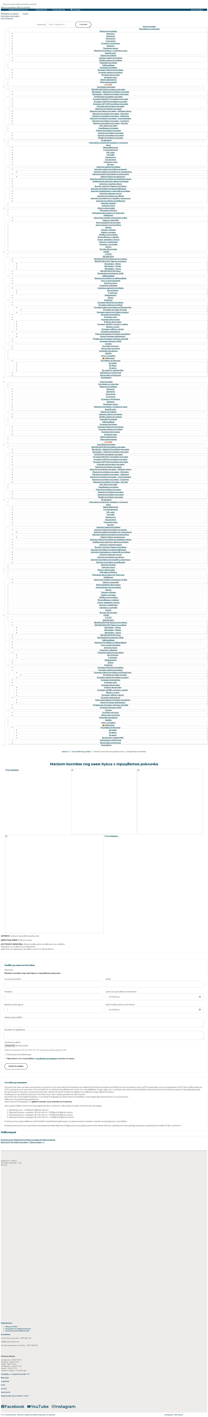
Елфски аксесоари (112, 322)
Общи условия (11, 1327)
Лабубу (108, 353)
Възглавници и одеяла (108, 237)
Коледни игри (110, 77)
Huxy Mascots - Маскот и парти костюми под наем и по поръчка (30, 1415)
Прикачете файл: (35, 1046)
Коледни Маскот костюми (110, 70)
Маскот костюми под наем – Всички (110, 123)
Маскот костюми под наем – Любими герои (110, 111)
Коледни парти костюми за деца (112, 312)
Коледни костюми (108, 68)
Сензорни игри (110, 162)
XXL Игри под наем (108, 126)
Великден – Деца (113, 269)
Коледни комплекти (110, 315)
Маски (108, 227)
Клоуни (108, 344)
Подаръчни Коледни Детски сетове (110, 339)
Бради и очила (112, 327)
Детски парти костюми (108, 167)
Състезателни (110, 150)
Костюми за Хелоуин (110, 361)
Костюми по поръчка (149, 29)
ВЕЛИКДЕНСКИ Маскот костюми (110, 259)
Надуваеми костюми (108, 128)
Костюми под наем (106, 87)
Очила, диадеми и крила (108, 240)
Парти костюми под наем (108, 131)
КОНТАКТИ (5, 1392)
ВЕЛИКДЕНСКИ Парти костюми (110, 261)
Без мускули (112, 290)
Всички (110, 165)
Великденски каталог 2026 (111, 273)
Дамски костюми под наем (110, 133)
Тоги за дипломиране (110, 281)
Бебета (110, 46)
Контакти (106, 378)
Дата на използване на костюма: (121, 992)
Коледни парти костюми (110, 72)
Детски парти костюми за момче (110, 169)
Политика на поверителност (18, 1329)
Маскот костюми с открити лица (110, 51)
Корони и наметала (108, 242)
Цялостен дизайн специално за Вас (110, 218)
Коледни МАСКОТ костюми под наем (110, 99)
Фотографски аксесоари (108, 223)
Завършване (108, 65)
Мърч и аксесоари (106, 208)
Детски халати (108, 203)
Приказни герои (110, 48)
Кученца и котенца (110, 43)
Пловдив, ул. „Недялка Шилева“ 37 (15, 1374)
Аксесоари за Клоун (110, 348)
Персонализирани (108, 82)
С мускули (112, 293)
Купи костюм (149, 26)
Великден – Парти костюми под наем (110, 94)
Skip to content (23, 7)
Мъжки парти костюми (110, 60)
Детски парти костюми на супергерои (113, 172)
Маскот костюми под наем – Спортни (110, 121)
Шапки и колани (108, 232)
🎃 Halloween (108, 358)
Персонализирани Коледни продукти (112, 334)
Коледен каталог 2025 (110, 341)
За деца (112, 368)
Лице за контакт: (12, 979)
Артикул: (32, 971)
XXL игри (110, 152)
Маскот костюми (108, 31)
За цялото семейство (113, 370)
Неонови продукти (108, 351)
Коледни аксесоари (110, 75)
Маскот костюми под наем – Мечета (111, 114)
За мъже (113, 363)
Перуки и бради (108, 230)
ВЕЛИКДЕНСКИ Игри (110, 271)
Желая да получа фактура (19, 1055)
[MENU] (149, 21)
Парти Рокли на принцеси (112, 177)
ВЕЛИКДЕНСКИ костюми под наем (108, 89)
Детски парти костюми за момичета (110, 174)
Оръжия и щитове (108, 244)
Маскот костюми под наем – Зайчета (110, 116)
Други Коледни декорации (112, 336)
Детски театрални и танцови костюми (110, 191)
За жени (112, 365)
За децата (106, 140)
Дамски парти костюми (110, 58)
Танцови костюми (108, 63)
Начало (65, 752)
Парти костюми (108, 56)
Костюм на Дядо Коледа (115, 310)
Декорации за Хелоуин (110, 373)
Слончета (110, 41)
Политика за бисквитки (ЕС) (17, 1331)
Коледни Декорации (110, 332)
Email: (108, 979)
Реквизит (108, 215)
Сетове (110, 155)
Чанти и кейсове (110, 220)
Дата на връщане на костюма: (120, 1005)
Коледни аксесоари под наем (110, 106)
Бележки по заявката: (14, 1030)
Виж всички (110, 53)
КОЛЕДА (108, 300)
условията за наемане (46, 1059)
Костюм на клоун (110, 346)
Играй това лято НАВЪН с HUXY (15, 1396)
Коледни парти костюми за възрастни (112, 307)
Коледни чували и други (113, 329)
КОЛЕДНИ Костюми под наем (108, 97)
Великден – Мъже (112, 266)
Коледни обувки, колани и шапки (112, 324)
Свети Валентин (108, 80)
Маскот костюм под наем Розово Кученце (28, 1140)
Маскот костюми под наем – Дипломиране (110, 118)
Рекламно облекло (108, 210)
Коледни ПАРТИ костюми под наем (110, 102)
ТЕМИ (106, 252)
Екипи (110, 298)
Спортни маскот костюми (111, 288)
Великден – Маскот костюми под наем (110, 92)
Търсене (83, 25)
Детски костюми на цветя (110, 196)
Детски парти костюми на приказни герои (110, 179)
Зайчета (110, 36)
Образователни (110, 148)
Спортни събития (108, 286)
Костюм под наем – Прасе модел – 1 (22, 1142)
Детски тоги (110, 283)
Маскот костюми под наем (108, 109)
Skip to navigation (8, 7)
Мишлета (110, 39)
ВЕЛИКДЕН (108, 257)
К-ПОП (108, 254)
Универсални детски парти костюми (110, 181)
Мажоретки (110, 295)
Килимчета (110, 160)
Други (108, 247)
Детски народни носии (110, 194)
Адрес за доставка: (13, 1017)
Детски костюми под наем (110, 135)
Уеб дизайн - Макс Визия (173, 1415)
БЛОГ (3, 1385)
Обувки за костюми (108, 235)
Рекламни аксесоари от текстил (108, 213)
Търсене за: (41, 25)
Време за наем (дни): (14, 1005)
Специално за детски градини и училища (108, 143)
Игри (108, 145)
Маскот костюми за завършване (110, 278)
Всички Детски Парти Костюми (110, 186)
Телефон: (8, 992)
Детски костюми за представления (108, 189)
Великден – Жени (113, 264)
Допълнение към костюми (108, 225)
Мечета (110, 34)
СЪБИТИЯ (5, 1381)
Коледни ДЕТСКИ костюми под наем (110, 104)
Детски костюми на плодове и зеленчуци (111, 198)
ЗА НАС (4, 1389)
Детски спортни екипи (110, 184)
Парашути (110, 157)
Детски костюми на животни (110, 201)
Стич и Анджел (108, 356)
